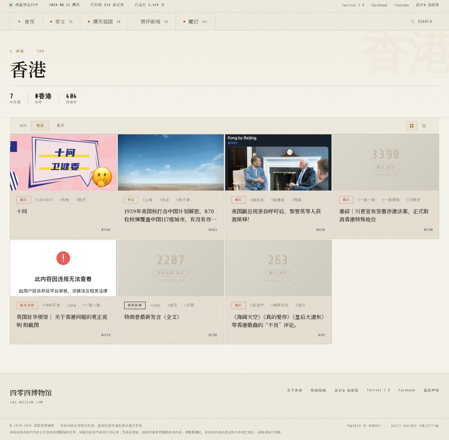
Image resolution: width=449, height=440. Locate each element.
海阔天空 (281, 305)
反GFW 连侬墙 (427, 5)
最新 (40, 125)
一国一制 (367, 200)
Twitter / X (353, 5)
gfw (72, 305)
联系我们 (195, 432)
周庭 (298, 200)
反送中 (258, 305)
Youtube (402, 5)
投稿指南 (318, 390)
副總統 (279, 200)
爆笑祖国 (106, 21)
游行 (302, 305)
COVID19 (45, 200)
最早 (61, 125)
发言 (173, 305)
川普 (190, 305)
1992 (156, 305)
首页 (29, 21)
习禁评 (415, 200)
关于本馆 (294, 390)
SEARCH (425, 21)
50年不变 (52, 305)
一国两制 (392, 200)
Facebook (379, 5)
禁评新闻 (154, 21)
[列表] (423, 125)
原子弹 (184, 200)
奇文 (63, 21)
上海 (149, 200)
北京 (165, 200)
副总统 (258, 200)
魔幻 (197, 21)
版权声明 (431, 390)
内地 (65, 200)
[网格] (411, 125)
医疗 (82, 200)
